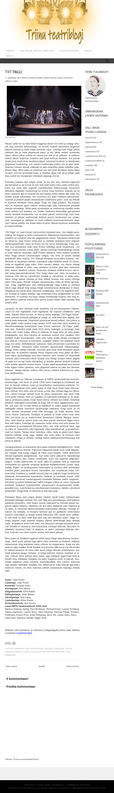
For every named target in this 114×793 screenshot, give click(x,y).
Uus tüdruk (100, 315)
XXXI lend (35, 652)
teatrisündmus (90, 179)
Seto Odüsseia (102, 279)
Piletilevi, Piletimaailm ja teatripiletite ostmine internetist (96, 357)
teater (19, 652)
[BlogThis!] (9, 643)
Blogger (100, 387)
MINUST (88, 51)
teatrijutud (89, 175)
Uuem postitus (11, 666)
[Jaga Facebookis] (14, 643)
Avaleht (10, 51)
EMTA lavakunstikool (34, 648)
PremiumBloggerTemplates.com (88, 788)
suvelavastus (90, 151)
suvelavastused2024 (93, 161)
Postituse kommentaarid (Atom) (26, 759)
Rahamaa (99, 369)
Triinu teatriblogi (54, 785)
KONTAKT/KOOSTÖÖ (69, 51)
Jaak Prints (49, 648)
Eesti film (89, 138)
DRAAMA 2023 (20, 648)
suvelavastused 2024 (93, 156)
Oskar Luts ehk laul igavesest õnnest (102, 330)
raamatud (89, 147)
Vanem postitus (72, 666)
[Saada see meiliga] (6, 643)
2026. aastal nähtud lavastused (37, 51)
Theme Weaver (27, 788)
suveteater (89, 165)
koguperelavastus (92, 142)
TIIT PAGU (13, 72)
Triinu (62, 652)
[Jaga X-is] (11, 643)
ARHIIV (9, 56)
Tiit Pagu (26, 652)
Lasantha (63, 788)
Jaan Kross (59, 648)
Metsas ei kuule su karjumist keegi (102, 269)
